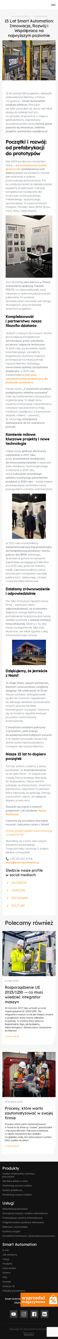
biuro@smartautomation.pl (22, 862)
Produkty (10, 1168)
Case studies (9, 1268)
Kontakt (6, 1281)
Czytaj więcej (12, 1036)
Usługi (8, 1203)
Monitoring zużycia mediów (17, 1185)
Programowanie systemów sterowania (23, 1222)
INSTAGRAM (19, 898)
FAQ (4, 1277)
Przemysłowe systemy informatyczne (22, 1217)
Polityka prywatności (13, 1290)
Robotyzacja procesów (15, 1208)
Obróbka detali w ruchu (15, 1181)
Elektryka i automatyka (15, 1226)
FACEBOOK (19, 883)
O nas (5, 1250)
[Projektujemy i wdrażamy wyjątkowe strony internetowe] (29, 1334)
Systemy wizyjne (11, 1231)
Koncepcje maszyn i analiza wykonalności (25, 1213)
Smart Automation (19, 1244)
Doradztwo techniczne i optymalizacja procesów (28, 1235)
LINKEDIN (18, 890)
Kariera (6, 1272)
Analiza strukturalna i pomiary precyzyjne (18, 1175)
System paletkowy (12, 1190)
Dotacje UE (8, 1286)
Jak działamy (9, 1254)
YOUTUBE (18, 905)
